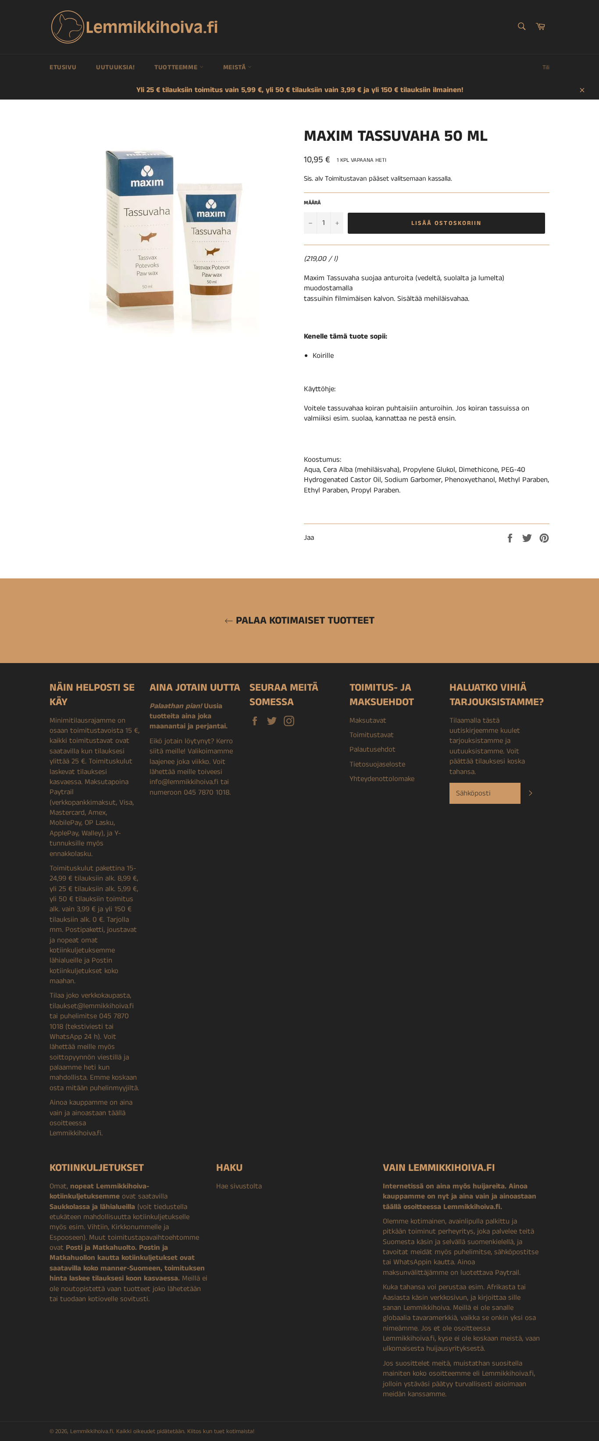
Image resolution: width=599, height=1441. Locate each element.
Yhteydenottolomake (381, 779)
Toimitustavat (371, 735)
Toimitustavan (346, 179)
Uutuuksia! (115, 67)
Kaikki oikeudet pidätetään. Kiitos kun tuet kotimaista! (185, 1431)
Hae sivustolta (239, 1186)
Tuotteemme (177, 67)
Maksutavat (367, 720)
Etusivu (63, 67)
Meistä (235, 67)
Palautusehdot (372, 749)
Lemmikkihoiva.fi (91, 1431)
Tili (545, 67)
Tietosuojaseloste (377, 764)
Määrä (312, 203)
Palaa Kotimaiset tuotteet (303, 620)
